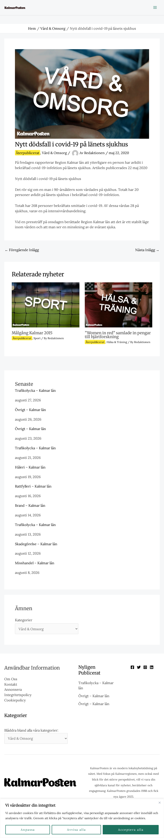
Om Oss (10, 679)
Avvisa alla (76, 830)
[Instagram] (145, 667)
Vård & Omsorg (54, 152)
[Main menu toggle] (155, 7)
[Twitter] (139, 667)
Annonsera (13, 689)
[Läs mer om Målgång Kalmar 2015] (45, 304)
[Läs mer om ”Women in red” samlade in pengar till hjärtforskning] (118, 304)
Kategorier (23, 620)
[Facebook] (132, 667)
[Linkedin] (152, 667)
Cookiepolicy (15, 700)
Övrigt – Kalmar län (30, 409)
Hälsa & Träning (117, 342)
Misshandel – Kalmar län (34, 563)
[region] (82, 818)
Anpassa (28, 830)
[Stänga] (159, 802)
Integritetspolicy (18, 694)
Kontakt (10, 684)
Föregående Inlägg (22, 249)
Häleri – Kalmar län (30, 467)
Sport (37, 338)
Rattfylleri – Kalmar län (33, 486)
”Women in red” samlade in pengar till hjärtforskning (118, 334)
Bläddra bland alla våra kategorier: (31, 730)
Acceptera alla (131, 830)
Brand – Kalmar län (30, 505)
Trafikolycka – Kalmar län (35, 390)
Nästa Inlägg (147, 249)
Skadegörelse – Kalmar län (36, 544)
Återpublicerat (27, 152)
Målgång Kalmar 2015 (32, 332)
